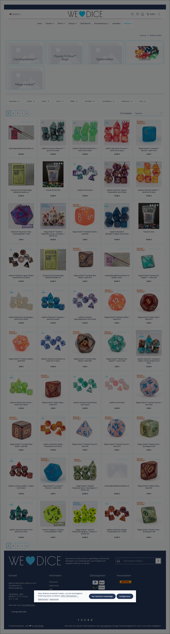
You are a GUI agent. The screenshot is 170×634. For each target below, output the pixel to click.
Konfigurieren (124, 596)
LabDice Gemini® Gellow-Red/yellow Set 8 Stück (53, 445)
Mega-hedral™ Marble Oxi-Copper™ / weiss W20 (117, 360)
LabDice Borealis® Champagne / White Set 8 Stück (21, 318)
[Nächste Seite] (22, 113)
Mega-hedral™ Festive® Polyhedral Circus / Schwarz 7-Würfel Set (53, 234)
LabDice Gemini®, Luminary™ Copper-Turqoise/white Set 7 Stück (148, 361)
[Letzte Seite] (26, 113)
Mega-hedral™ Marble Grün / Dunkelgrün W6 (149, 445)
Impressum (53, 582)
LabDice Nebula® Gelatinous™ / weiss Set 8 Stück (85, 149)
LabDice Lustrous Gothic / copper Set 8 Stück (21, 487)
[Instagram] (82, 620)
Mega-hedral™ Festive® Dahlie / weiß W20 (21, 360)
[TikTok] (92, 620)
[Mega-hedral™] (25, 77)
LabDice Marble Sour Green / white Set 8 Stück (21, 404)
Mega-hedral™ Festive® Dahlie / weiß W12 (117, 318)
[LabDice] (145, 52)
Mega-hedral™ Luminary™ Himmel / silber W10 (149, 149)
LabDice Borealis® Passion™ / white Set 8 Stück (116, 149)
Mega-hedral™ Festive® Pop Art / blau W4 (85, 445)
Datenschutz (54, 585)
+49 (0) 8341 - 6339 (16, 594)
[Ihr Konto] (142, 14)
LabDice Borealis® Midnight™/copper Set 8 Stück (117, 233)
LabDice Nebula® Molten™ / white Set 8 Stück (149, 191)
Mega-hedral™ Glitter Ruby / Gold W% (149, 487)
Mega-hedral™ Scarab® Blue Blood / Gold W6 (21, 445)
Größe (29, 101)
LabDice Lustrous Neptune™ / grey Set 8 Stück (53, 149)
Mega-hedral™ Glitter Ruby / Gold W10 (53, 404)
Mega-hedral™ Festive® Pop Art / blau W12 (117, 445)
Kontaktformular (28, 605)
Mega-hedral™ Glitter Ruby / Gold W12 (149, 318)
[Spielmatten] (105, 52)
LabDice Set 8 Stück (85, 190)
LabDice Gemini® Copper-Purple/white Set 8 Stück (117, 191)
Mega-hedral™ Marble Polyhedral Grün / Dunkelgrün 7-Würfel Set (85, 488)
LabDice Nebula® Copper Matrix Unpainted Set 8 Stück (21, 277)
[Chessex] (128, 23)
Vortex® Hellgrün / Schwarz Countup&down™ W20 (53, 531)
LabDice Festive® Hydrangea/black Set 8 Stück (85, 318)
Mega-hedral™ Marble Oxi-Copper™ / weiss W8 (148, 277)
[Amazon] (88, 620)
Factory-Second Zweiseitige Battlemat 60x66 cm (21, 191)
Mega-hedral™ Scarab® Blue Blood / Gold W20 (85, 360)
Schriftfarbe (106, 101)
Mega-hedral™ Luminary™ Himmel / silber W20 (53, 487)
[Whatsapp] (85, 620)
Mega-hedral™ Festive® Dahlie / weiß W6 (85, 233)
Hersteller (13, 101)
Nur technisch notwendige (102, 596)
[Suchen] (132, 14)
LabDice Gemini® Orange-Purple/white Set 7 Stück (117, 531)
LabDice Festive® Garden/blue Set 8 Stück (85, 404)
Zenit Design (39, 626)
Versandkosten (106, 626)
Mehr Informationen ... (70, 596)
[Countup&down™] (25, 52)
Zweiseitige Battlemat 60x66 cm (21, 148)
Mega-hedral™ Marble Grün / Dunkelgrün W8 (149, 531)
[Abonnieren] (158, 560)
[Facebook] (78, 620)
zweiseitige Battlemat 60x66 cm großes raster (117, 277)
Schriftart (88, 101)
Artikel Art (125, 101)
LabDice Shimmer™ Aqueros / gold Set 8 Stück (53, 318)
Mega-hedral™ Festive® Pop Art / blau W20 (149, 404)
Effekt (72, 101)
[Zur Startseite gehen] (85, 14)
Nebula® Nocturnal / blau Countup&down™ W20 (21, 233)
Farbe (44, 101)
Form (58, 101)
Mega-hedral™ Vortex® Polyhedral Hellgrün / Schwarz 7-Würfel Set (85, 532)
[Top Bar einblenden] (159, 14)
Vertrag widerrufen (19, 612)
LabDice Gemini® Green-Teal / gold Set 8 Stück (21, 531)
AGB (50, 589)
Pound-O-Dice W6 (53, 190)
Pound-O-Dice (148, 232)
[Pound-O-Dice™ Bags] (65, 52)
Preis (141, 101)
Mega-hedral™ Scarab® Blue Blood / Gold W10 (85, 277)
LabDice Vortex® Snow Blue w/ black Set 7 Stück (53, 360)
